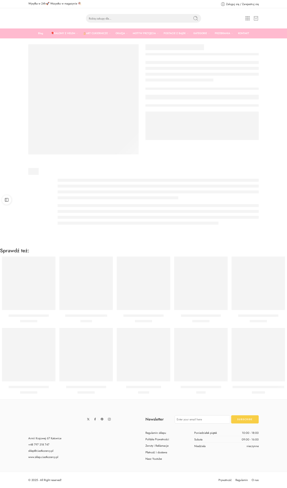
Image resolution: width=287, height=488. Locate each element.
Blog (40, 33)
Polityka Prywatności (157, 439)
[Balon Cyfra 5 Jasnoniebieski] (258, 283)
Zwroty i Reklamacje (156, 446)
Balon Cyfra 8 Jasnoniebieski (29, 316)
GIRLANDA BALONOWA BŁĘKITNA (258, 387)
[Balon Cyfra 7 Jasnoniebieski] (86, 354)
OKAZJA (120, 33)
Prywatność (225, 480)
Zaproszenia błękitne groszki (201, 387)
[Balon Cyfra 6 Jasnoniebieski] (143, 283)
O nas (255, 480)
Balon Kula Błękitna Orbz (143, 387)
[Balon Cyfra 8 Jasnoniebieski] (28, 283)
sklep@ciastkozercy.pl (40, 451)
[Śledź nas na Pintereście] (102, 419)
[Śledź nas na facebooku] (95, 419)
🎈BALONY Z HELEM (63, 33)
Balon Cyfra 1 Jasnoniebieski (201, 316)
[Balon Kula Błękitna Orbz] (143, 354)
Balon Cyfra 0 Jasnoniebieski (29, 387)
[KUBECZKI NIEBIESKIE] (83, 99)
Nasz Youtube (153, 459)
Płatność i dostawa (156, 452)
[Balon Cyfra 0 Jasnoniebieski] (28, 354)
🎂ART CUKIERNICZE (95, 33)
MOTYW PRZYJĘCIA (144, 33)
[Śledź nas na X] (88, 419)
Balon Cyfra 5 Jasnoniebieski (258, 316)
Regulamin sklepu (155, 433)
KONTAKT (243, 33)
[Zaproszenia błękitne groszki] (201, 354)
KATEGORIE (200, 33)
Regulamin (241, 480)
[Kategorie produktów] (247, 18)
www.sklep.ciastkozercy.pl (43, 457)
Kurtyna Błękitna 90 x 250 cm (86, 316)
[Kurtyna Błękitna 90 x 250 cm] (86, 283)
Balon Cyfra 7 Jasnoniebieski (86, 387)
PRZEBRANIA (222, 33)
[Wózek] (256, 18)
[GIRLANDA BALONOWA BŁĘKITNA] (258, 354)
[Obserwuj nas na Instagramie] (109, 419)
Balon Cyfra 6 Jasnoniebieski (143, 316)
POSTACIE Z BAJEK (175, 33)
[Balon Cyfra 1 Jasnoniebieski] (201, 283)
